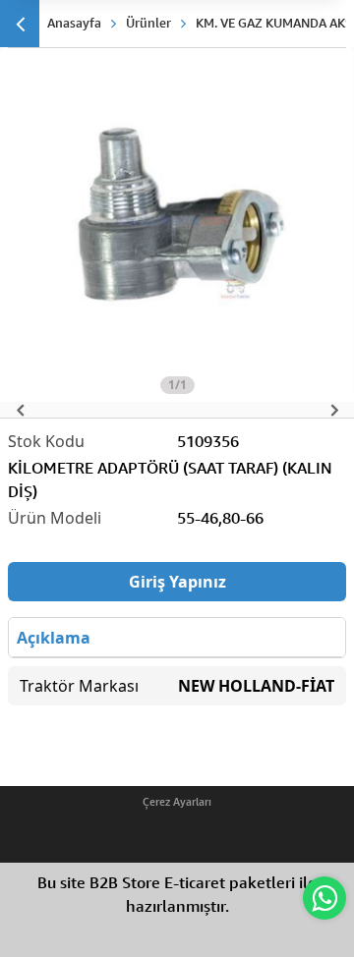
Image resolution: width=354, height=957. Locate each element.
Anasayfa (74, 22)
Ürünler (148, 22)
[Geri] (19, 23)
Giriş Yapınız (177, 581)
